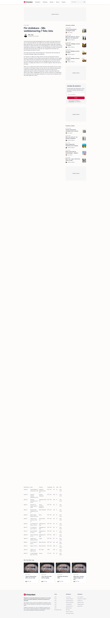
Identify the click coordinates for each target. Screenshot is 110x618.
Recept (63, 2)
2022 (55, 604)
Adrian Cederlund (69, 611)
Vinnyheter (37, 2)
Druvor (57, 2)
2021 (55, 606)
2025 (55, 598)
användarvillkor (71, 101)
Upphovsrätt (79, 606)
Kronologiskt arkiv (57, 609)
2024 (55, 600)
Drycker (51, 2)
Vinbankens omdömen (81, 598)
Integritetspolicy (80, 604)
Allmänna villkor (80, 602)
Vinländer (45, 2)
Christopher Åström (70, 613)
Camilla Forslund (69, 606)
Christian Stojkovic (69, 598)
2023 (55, 602)
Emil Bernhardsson (69, 600)
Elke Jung (68, 609)
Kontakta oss (80, 600)
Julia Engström (69, 604)
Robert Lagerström (70, 602)
